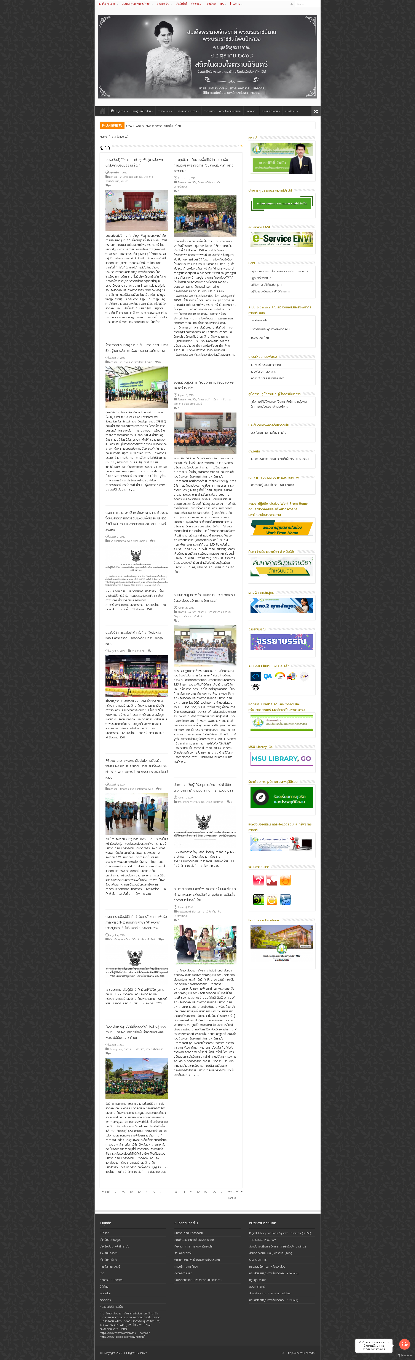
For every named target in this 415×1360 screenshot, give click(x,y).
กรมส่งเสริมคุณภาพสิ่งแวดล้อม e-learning (273, 1273)
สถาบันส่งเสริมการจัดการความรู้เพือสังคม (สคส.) (277, 1246)
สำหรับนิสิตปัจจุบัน (110, 1239)
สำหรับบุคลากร (109, 1253)
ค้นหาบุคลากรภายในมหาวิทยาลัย (193, 1246)
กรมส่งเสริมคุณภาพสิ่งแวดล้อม (267, 1266)
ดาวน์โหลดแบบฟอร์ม (230, 111)
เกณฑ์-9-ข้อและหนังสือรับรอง (267, 378)
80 (198, 1191)
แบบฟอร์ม (290, 111)
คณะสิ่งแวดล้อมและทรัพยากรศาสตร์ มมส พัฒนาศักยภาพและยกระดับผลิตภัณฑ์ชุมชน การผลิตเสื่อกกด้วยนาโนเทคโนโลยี (205, 894)
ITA (222, 3)
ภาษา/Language (106, 3)
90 (205, 1191)
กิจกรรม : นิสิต (131, 1049)
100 (214, 1191)
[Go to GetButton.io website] (405, 1355)
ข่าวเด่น (141, 651)
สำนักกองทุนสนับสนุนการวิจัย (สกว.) (270, 1253)
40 (123, 1191)
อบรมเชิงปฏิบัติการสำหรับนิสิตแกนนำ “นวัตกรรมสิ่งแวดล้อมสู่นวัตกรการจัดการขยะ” (204, 597)
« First (106, 1191)
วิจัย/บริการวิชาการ (187, 111)
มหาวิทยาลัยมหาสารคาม (188, 1233)
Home (103, 136)
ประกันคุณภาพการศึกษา (136, 3)
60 (139, 1191)
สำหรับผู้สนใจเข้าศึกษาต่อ (114, 1246)
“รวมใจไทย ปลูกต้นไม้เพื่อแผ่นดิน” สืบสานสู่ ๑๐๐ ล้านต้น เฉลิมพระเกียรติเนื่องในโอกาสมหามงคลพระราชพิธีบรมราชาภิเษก (135, 1032)
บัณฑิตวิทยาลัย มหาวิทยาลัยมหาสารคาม (198, 1279)
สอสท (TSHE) (257, 1286)
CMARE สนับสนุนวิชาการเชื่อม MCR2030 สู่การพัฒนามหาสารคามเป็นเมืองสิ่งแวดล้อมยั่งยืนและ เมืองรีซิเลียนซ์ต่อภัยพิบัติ (195, 126)
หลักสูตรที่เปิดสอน (141, 111)
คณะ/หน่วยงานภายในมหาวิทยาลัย (194, 1239)
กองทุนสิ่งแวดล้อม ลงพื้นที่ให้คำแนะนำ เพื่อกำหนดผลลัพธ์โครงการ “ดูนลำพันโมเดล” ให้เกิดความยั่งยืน (203, 165)
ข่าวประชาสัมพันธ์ (143, 362)
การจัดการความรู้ (110, 1266)
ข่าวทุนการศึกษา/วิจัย (193, 802)
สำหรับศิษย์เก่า (108, 1259)
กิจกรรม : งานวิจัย (118, 177)
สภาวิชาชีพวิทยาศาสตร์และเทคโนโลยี (269, 1293)
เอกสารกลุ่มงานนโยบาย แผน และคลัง (272, 484)
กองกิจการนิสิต (183, 1273)
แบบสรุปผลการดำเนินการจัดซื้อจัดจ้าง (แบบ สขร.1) (280, 458)
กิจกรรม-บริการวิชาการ (210, 399)
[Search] (317, 4)
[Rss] (291, 4)
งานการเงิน (163, 3)
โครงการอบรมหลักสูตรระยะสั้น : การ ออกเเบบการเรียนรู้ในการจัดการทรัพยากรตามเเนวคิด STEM (136, 348)
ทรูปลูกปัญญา (257, 1279)
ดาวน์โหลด (209, 111)
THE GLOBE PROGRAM (262, 1239)
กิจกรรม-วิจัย (135, 177)
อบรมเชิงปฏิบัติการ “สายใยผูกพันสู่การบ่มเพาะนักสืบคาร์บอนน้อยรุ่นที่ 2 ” (134, 162)
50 (131, 1191)
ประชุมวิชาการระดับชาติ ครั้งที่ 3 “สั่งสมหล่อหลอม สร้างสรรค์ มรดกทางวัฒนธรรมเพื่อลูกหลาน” (134, 638)
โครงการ (235, 3)
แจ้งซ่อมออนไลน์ (260, 338)
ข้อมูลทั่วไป (120, 111)
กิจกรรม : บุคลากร (119, 789)
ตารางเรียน (164, 111)
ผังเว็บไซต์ (181, 3)
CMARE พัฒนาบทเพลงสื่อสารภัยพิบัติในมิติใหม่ (153, 126)
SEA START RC (258, 1259)
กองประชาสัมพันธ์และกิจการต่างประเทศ (197, 1259)
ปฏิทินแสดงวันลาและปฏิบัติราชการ (270, 291)
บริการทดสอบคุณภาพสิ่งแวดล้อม (270, 329)
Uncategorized (184, 911)
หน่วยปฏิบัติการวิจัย (111, 1306)
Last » (232, 1197)
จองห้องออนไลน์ (260, 320)
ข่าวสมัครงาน (140, 541)
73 (176, 1191)
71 (161, 1191)
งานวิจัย (211, 3)
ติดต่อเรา (196, 3)
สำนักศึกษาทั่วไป (183, 1253)
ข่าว (146, 177)
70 (153, 1191)
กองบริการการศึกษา (186, 1266)
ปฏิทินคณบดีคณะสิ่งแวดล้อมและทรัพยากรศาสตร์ (279, 271)
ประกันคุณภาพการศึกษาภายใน (268, 432)
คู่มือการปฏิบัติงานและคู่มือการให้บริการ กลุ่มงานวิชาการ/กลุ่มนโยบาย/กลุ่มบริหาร (279, 404)
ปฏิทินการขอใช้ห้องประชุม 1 (266, 284)
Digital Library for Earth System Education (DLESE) (280, 1233)
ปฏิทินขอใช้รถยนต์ (261, 278)
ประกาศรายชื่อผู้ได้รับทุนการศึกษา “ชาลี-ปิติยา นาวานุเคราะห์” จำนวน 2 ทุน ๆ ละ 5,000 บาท (203, 787)
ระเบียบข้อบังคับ (270, 111)
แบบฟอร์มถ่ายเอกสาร (263, 371)
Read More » (114, 329)
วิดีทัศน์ (104, 1286)
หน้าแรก (102, 110)
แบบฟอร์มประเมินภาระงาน (266, 364)
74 (183, 1191)
